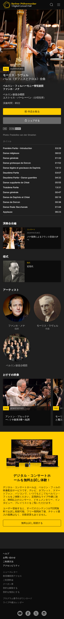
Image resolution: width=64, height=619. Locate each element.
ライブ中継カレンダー (13, 602)
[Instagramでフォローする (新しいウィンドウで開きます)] (44, 613)
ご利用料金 (8, 580)
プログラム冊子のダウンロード (17, 598)
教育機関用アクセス (12, 576)
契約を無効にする (11, 592)
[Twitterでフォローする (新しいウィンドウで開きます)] (36, 613)
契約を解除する (10, 588)
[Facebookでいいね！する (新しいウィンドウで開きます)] (28, 613)
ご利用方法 (8, 561)
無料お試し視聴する (32, 522)
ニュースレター (10, 572)
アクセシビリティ (11, 565)
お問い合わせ (9, 557)
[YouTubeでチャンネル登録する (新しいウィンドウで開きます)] (19, 613)
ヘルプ (6, 553)
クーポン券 (8, 584)
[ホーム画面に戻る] (19, 4)
